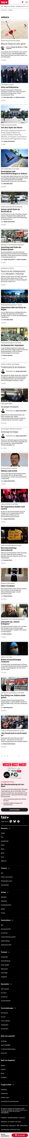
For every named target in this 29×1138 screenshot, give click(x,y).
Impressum (12, 1125)
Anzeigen (4, 1077)
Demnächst (4, 1013)
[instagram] (18, 822)
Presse (3, 913)
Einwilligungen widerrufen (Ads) (10, 1129)
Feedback (4, 1089)
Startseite (3, 10)
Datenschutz (5, 1125)
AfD (2, 873)
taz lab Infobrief (5, 1001)
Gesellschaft (4, 841)
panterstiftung (5, 941)
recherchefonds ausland (8, 937)
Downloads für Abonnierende (10, 1101)
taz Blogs (4, 1041)
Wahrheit (3, 861)
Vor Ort (3, 1017)
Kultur (3, 845)
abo (2, 925)
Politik (3, 833)
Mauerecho (4, 969)
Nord (2, 857)
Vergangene (4, 1025)
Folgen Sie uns (4, 821)
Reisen (3, 1065)
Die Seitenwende (6, 905)
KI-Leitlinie (11, 1121)
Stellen (3, 909)
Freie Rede (4, 973)
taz (5, 817)
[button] (27, 2)
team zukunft (5, 989)
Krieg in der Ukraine (7, 877)
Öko (2, 837)
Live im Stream (5, 1021)
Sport (2, 849)
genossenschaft (6, 929)
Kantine (3, 1069)
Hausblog (4, 901)
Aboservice (4, 1093)
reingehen (4, 977)
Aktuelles (4, 897)
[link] (2, 6)
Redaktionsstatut (13, 1117)
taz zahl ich (4, 933)
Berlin (2, 853)
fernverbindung (5, 961)
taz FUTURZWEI (5, 1045)
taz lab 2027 (4, 1028)
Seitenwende (24, 1125)
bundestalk (4, 957)
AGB (18, 1125)
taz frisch (3, 993)
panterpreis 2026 (6, 945)
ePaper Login (5, 1097)
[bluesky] (14, 822)
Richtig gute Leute (6, 881)
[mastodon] (11, 822)
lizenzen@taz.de (5, 1112)
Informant (18, 1121)
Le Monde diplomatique (8, 1049)
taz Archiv (4, 1053)
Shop (2, 1073)
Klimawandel (5, 885)
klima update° (5, 965)
